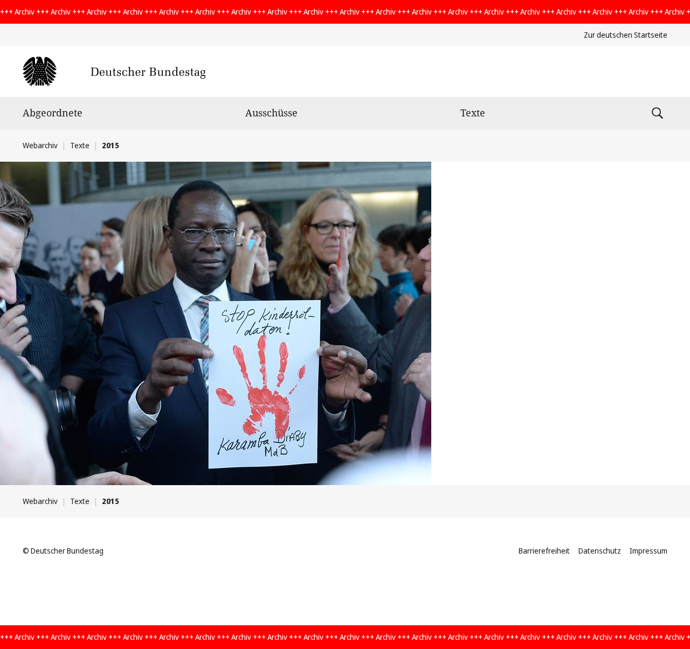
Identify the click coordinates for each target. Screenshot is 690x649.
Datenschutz (599, 551)
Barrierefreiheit (544, 551)
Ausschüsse (271, 112)
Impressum (648, 551)
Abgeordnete (52, 112)
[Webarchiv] (114, 71)
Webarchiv (40, 145)
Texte (472, 112)
